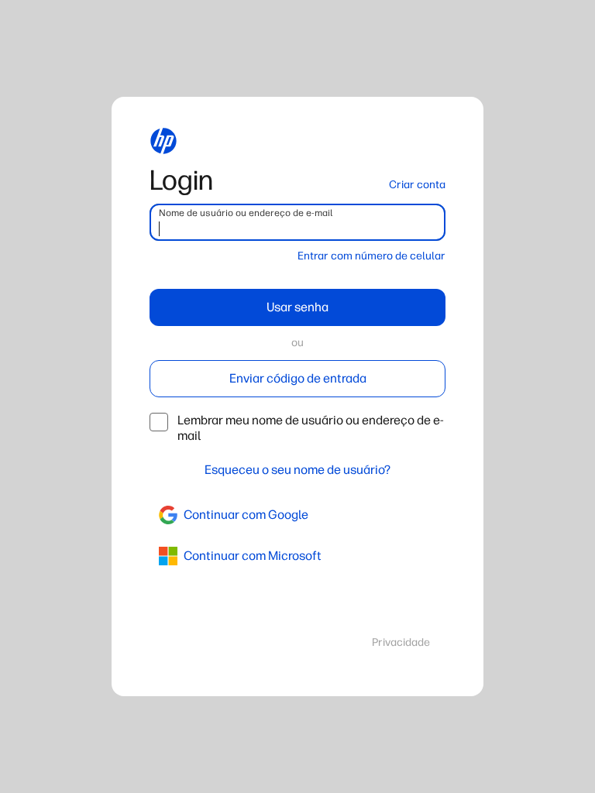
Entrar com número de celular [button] (371, 256)
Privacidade (401, 642)
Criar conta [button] (417, 184)
